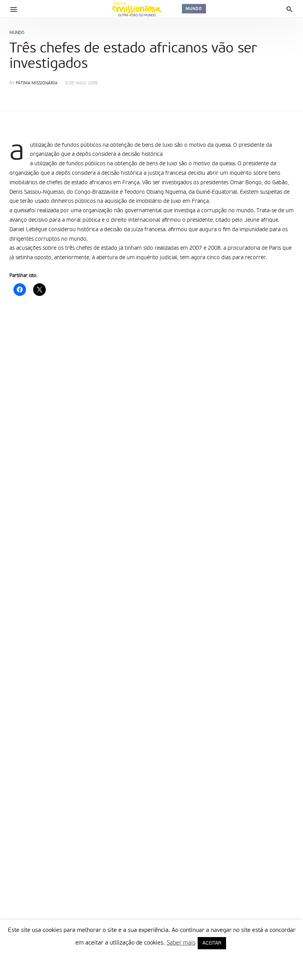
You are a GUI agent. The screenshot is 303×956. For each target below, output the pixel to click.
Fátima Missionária (37, 83)
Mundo (194, 9)
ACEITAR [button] (211, 943)
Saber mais (181, 943)
